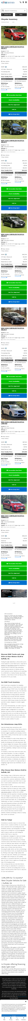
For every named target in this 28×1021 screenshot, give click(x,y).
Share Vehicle (5, 61)
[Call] (20, 2)
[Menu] (26, 2)
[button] (26, 1001)
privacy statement (22, 996)
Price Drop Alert (14, 114)
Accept (14, 1016)
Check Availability (14, 100)
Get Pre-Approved (14, 104)
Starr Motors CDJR (12, 665)
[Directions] (23, 2)
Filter (20, 14)
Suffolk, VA (4, 665)
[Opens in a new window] (14, 593)
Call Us (14, 109)
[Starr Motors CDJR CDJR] (8, 2)
